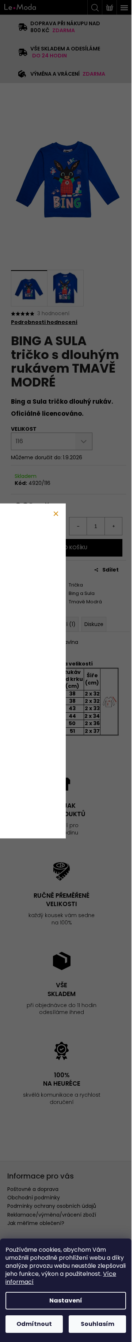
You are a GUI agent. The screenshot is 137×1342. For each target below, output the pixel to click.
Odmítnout (34, 1324)
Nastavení (65, 1300)
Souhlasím (97, 1324)
